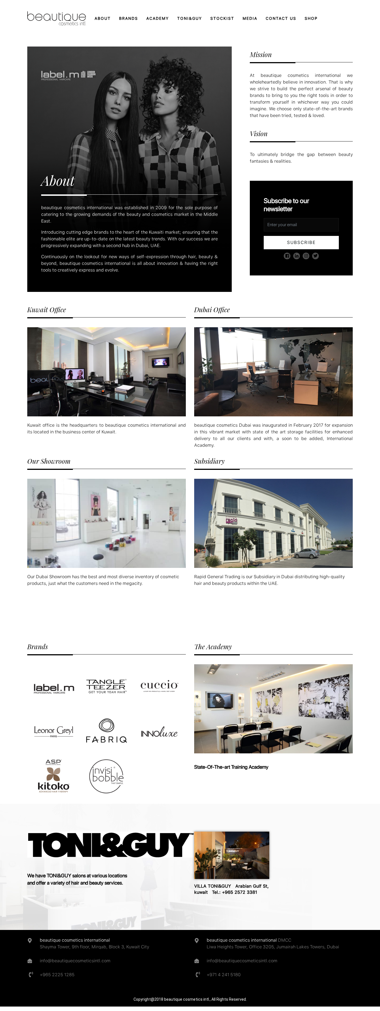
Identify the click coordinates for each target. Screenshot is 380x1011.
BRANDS (128, 18)
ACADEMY (157, 18)
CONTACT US (281, 18)
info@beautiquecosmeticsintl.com (75, 960)
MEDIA (250, 18)
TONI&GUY (189, 18)
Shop (311, 18)
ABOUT (103, 18)
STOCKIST (222, 18)
